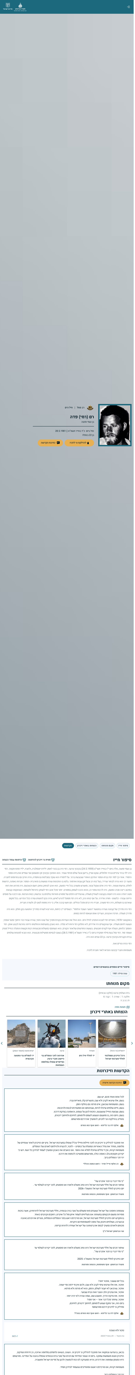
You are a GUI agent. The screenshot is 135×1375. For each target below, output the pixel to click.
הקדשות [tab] (68, 845)
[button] (50, 442)
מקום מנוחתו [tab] (107, 845)
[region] (66, 1043)
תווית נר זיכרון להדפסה (39, 859)
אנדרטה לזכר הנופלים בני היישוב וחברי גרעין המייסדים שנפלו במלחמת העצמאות (52, 1060)
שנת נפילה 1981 (120, 973)
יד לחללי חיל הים (87, 1055)
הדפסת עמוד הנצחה (12, 859)
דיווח (14, 1336)
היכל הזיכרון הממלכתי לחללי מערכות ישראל (115, 1057)
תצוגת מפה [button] (120, 1007)
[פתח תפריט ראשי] (128, 7)
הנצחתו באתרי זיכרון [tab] (87, 845)
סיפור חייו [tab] (123, 845)
